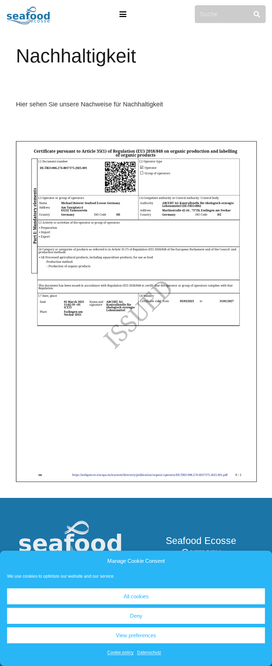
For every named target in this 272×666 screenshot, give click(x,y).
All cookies (136, 596)
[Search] (257, 14)
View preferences (136, 635)
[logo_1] (28, 14)
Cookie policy (120, 652)
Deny (136, 616)
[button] (123, 14)
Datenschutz (149, 652)
